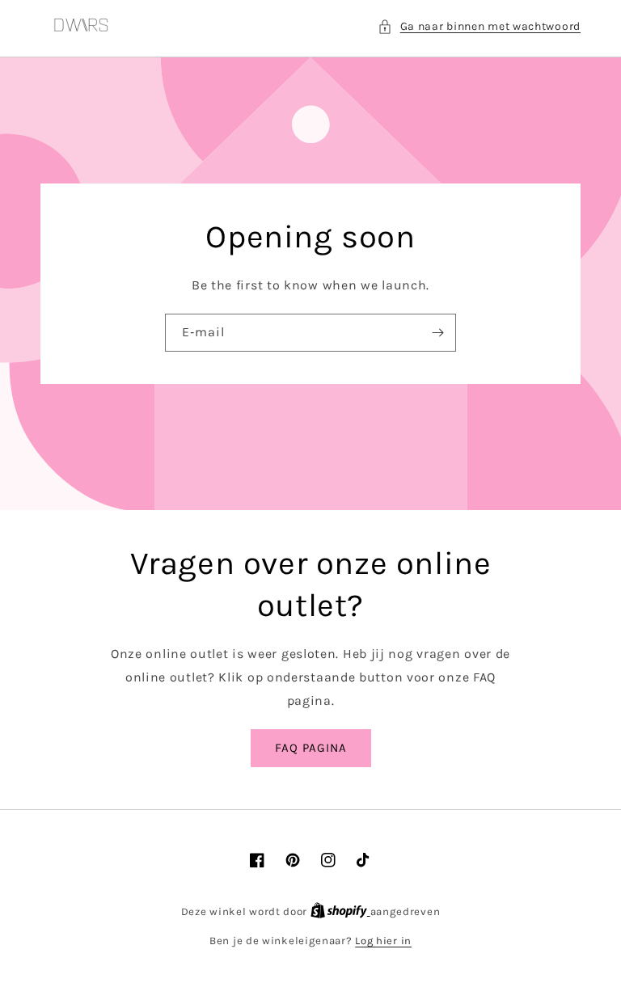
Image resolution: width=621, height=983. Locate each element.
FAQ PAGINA (311, 747)
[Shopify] (340, 911)
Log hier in (383, 940)
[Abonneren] (437, 333)
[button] (479, 26)
